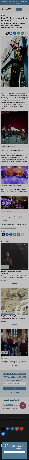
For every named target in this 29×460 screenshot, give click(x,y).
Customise (14, 455)
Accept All (15, 452)
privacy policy (19, 448)
